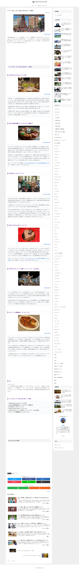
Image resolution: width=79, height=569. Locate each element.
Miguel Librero (47, 244)
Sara (63, 425)
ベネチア (56, 298)
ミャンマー (56, 323)
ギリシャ (56, 199)
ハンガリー (56, 270)
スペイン (9, 473)
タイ (55, 230)
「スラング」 (57, 114)
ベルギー (56, 301)
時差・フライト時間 (58, 363)
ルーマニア (56, 340)
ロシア (55, 346)
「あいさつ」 (57, 109)
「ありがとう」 (57, 112)
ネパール (56, 261)
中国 (55, 354)
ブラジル (56, 287)
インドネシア (57, 162)
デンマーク (56, 241)
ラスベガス (56, 335)
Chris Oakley (47, 94)
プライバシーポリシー (59, 447)
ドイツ (55, 247)
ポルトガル (56, 309)
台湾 (55, 357)
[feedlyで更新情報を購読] (18, 488)
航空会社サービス (58, 371)
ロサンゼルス (57, 343)
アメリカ (56, 148)
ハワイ (55, 267)
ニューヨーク (57, 258)
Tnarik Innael (47, 333)
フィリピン (56, 278)
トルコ (55, 244)
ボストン (56, 304)
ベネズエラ (56, 295)
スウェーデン (57, 222)
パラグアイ (56, 275)
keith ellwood (47, 287)
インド (55, 160)
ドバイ (55, 250)
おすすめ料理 (57, 143)
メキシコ (56, 326)
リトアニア (56, 338)
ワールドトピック (58, 352)
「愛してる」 (57, 134)
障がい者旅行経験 (58, 377)
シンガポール (57, 213)
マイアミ (56, 315)
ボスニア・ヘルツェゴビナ (60, 306)
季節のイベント (14, 473)
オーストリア (57, 179)
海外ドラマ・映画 (58, 366)
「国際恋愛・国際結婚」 (59, 129)
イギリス (56, 154)
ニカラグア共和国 (58, 253)
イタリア (56, 157)
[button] (71, 15)
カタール (56, 182)
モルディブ (56, 329)
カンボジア (56, 191)
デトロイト (56, 239)
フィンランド (57, 281)
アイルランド (57, 145)
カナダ (55, 185)
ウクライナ (56, 165)
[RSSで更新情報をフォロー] (39, 488)
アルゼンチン (57, 151)
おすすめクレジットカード (60, 140)
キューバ (56, 194)
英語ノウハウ (57, 374)
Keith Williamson (46, 142)
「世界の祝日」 (57, 126)
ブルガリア (56, 290)
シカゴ (55, 210)
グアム (55, 205)
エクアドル (56, 168)
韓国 (55, 380)
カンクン (56, 188)
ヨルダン (56, 332)
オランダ (56, 174)
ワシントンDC (57, 349)
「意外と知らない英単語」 (60, 131)
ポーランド (56, 312)
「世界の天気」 (57, 120)
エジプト (56, 171)
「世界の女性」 (57, 123)
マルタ (55, 318)
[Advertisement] (28, 52)
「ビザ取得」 (57, 117)
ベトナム (56, 292)
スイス (55, 219)
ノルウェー (56, 264)
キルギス (56, 196)
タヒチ (55, 233)
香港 (55, 383)
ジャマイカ (56, 216)
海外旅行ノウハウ (58, 369)
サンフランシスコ (58, 208)
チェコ (55, 236)
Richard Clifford (46, 194)
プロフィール (57, 445)
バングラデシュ (57, 273)
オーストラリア (57, 177)
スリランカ (56, 227)
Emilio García (47, 34)
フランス (56, 284)
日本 (55, 360)
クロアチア (56, 202)
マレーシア (56, 321)
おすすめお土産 (57, 137)
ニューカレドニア (58, 256)
